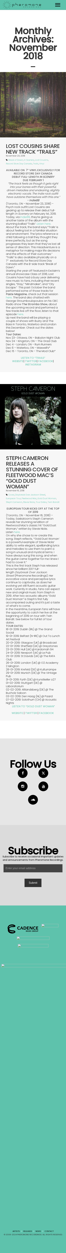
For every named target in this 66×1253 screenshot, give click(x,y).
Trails (35, 163)
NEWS (38, 1231)
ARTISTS (16, 1231)
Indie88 (25, 217)
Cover (11, 494)
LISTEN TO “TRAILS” (33, 358)
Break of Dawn (15, 160)
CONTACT (49, 1231)
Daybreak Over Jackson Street (30, 494)
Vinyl (41, 163)
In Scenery (29, 160)
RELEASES (27, 1231)
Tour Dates (41, 502)
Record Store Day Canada (19, 163)
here (9, 297)
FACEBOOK (45, 361)
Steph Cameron (14, 502)
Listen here (44, 224)
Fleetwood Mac (29, 498)
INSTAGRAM (33, 364)
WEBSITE (18, 361)
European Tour (13, 498)
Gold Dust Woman (47, 498)
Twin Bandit (53, 502)
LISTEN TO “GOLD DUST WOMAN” (33, 706)
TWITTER (31, 361)
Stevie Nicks (29, 502)
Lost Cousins (41, 160)
